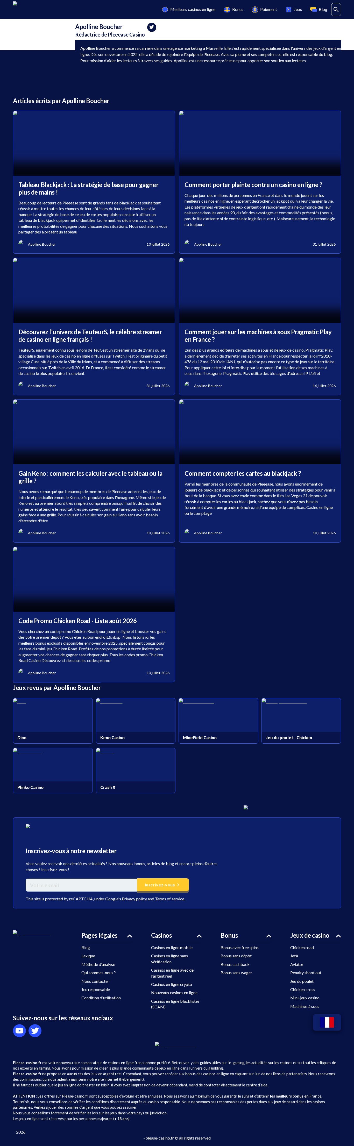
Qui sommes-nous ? (98, 972)
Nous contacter (95, 981)
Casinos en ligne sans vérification (169, 958)
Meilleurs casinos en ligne (192, 9)
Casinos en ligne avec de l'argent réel (172, 972)
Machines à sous (304, 1006)
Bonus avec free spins (240, 947)
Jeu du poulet (302, 981)
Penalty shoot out (305, 972)
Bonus (237, 9)
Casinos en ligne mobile (172, 947)
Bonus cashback (235, 964)
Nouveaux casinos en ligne (174, 992)
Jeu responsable (95, 989)
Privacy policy (134, 898)
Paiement (268, 9)
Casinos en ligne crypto (171, 984)
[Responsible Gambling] (177, 1044)
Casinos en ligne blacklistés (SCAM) (175, 1004)
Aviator (296, 964)
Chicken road (302, 947)
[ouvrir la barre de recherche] (336, 9)
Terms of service (169, 898)
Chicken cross (302, 989)
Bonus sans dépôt (236, 955)
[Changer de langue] (327, 1022)
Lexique (88, 955)
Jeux (298, 9)
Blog (323, 9)
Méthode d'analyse (98, 964)
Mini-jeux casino (305, 997)
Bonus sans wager (236, 972)
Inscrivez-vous (160, 884)
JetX (294, 955)
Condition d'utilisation (101, 997)
